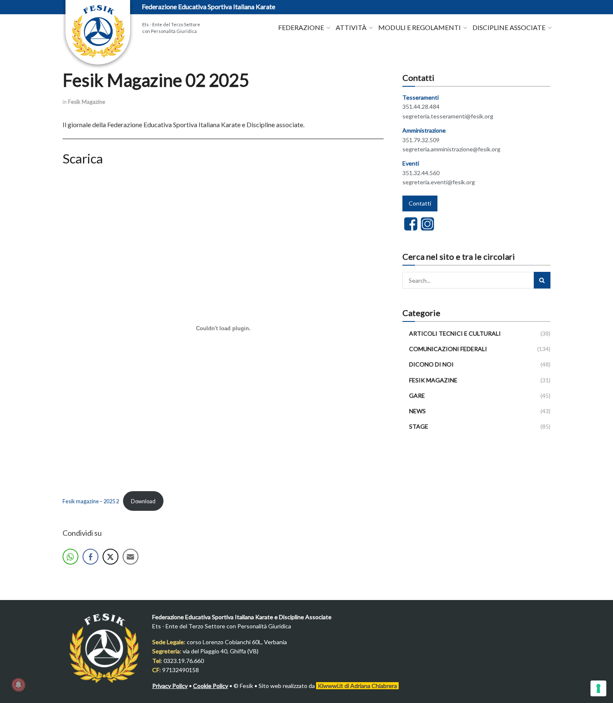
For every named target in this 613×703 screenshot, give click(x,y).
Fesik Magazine (86, 101)
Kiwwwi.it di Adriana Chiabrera (357, 685)
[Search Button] (542, 280)
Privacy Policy (170, 685)
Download (143, 501)
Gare (417, 395)
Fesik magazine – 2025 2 (91, 501)
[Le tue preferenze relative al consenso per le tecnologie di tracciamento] (598, 688)
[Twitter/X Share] (110, 557)
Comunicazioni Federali (448, 348)
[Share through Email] (130, 557)
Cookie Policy (210, 685)
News (417, 410)
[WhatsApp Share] (70, 557)
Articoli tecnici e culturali (455, 333)
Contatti (420, 203)
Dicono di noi (431, 364)
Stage (418, 426)
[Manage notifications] (18, 684)
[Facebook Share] (90, 557)
